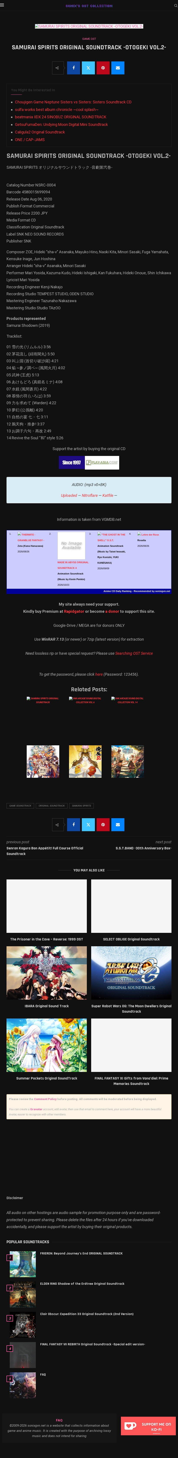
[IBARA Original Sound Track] (47, 973)
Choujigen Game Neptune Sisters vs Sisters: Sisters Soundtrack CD (73, 102)
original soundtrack (52, 805)
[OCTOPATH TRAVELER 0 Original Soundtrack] (131, 766)
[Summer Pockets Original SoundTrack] (47, 1045)
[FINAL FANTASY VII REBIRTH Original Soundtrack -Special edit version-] (23, 1355)
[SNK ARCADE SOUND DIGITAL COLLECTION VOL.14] (131, 717)
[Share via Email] (117, 67)
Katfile (107, 495)
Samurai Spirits (81, 805)
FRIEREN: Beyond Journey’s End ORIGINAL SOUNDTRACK (81, 1253)
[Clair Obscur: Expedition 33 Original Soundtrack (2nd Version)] (23, 1325)
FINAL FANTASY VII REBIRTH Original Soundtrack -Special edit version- (92, 1344)
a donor (112, 611)
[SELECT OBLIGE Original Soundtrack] (131, 906)
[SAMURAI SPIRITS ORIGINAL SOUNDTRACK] (46, 717)
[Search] (176, 6)
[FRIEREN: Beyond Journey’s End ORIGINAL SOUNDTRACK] (23, 1264)
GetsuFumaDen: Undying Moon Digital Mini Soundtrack (61, 124)
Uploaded (69, 495)
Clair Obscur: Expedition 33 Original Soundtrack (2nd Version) (87, 1314)
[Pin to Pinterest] (103, 67)
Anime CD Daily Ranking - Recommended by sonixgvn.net (137, 591)
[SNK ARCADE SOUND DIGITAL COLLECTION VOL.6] (88, 717)
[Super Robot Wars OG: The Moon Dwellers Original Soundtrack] (131, 973)
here (99, 674)
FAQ (43, 1374)
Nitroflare (90, 495)
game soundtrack (20, 805)
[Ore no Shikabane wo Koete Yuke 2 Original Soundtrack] (88, 766)
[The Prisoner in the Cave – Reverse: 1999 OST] (47, 906)
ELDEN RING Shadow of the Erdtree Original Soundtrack (82, 1284)
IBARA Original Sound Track (47, 1006)
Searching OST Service (134, 653)
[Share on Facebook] (73, 67)
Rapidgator (74, 611)
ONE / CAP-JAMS (30, 139)
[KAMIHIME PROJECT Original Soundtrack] (46, 766)
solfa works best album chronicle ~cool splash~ (57, 109)
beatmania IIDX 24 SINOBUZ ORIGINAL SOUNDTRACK (60, 117)
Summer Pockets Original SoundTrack (46, 1078)
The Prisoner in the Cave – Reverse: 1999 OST (46, 939)
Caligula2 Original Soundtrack (40, 132)
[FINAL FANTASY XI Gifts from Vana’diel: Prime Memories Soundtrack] (131, 1045)
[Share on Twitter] (88, 67)
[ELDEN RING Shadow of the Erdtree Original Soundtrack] (23, 1294)
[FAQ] (23, 1385)
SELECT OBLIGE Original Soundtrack (131, 939)
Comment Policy (45, 1099)
